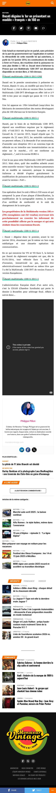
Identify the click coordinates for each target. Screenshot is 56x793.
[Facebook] (28, 449)
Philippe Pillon (22, 43)
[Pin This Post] (28, 28)
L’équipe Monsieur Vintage (21, 771)
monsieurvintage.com (14, 442)
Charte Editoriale (40, 771)
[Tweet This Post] (20, 28)
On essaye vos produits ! (37, 775)
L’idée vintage (41, 768)
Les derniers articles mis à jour (29, 778)
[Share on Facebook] (13, 28)
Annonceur (14, 768)
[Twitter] (34, 449)
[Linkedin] (21, 449)
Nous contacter (27, 768)
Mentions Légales (19, 775)
